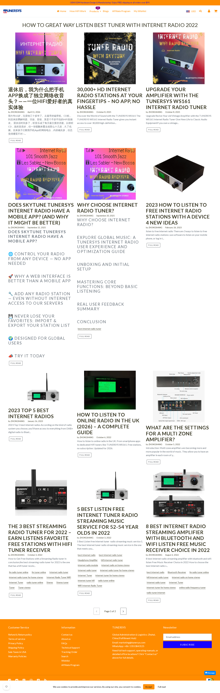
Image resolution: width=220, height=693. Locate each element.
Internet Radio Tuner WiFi (59, 577)
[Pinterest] (24, 680)
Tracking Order (69, 651)
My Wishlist (140, 11)
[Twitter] (16, 680)
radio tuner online (35, 582)
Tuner (12, 587)
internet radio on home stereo (115, 565)
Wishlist (65, 660)
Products (94, 11)
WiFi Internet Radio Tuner (90, 585)
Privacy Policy (15, 643)
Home (62, 11)
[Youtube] (38, 680)
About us (66, 638)
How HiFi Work (78, 11)
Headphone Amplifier (88, 560)
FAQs (64, 643)
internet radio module (88, 565)
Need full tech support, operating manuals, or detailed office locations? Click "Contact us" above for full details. (135, 654)
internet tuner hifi (86, 580)
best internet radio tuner (89, 328)
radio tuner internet (156, 592)
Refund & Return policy (20, 634)
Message (211, 673)
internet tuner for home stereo (110, 575)
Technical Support (70, 647)
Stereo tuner (62, 582)
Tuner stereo (24, 587)
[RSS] (45, 680)
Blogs (106, 11)
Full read (16, 140)
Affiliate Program (121, 11)
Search (64, 656)
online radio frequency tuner (192, 587)
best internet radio (86, 555)
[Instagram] (31, 680)
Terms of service (16, 638)
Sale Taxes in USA (17, 651)
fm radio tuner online (18, 572)
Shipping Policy (16, 647)
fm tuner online (39, 572)
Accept (148, 687)
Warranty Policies (17, 656)
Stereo (50, 582)
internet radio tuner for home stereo (26, 577)
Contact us (66, 634)
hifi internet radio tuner (112, 560)
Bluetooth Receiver (177, 572)
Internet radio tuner (58, 572)
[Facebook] (9, 680)
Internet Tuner (16, 582)
